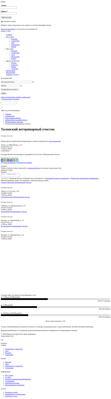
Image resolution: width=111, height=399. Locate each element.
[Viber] (11, 160)
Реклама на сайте (11, 392)
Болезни (14, 39)
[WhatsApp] (14, 160)
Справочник (9, 116)
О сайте (8, 377)
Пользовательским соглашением (57, 178)
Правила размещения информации (18, 379)
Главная (9, 35)
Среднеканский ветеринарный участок (15, 197)
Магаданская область (13, 118)
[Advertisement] (55, 267)
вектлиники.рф (54, 141)
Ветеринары (10, 72)
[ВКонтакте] (2, 160)
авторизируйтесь (34, 168)
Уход (13, 43)
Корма (13, 47)
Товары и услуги (12, 74)
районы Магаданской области (16, 120)
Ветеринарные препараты (14, 385)
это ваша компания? (8, 163)
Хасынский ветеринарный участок (14, 212)
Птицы (13, 63)
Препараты (15, 45)
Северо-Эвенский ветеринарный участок (16, 182)
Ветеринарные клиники (14, 122)
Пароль (4, 11)
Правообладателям (12, 383)
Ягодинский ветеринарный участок (14, 226)
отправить (5, 178)
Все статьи (9, 375)
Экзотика (14, 69)
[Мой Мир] (8, 160)
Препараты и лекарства (14, 349)
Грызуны (14, 65)
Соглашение (9, 381)
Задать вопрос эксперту (10, 99)
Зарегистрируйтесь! (8, 29)
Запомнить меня (9, 21)
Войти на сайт (6, 17)
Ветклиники (10, 71)
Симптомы (15, 41)
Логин (4, 5)
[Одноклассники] (5, 160)
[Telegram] (17, 160)
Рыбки (13, 67)
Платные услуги (11, 396)
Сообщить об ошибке (24, 163)
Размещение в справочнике (15, 394)
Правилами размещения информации (85, 178)
